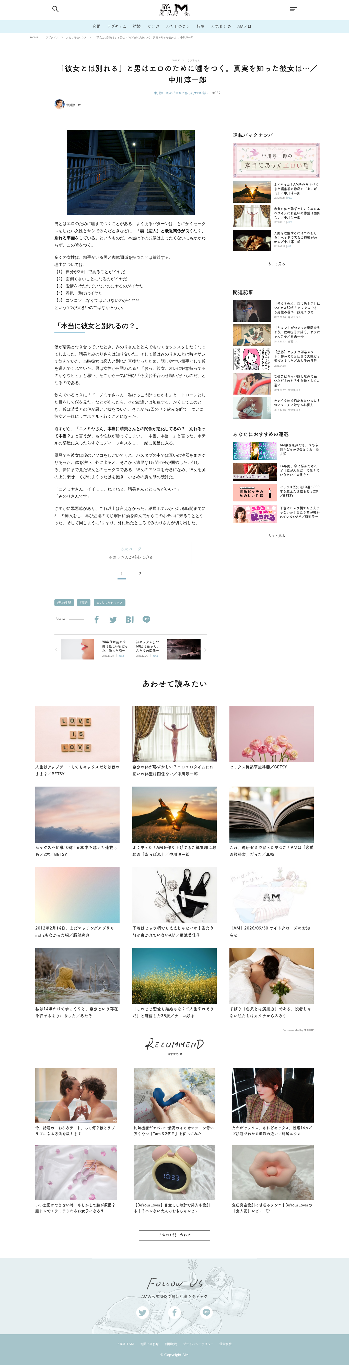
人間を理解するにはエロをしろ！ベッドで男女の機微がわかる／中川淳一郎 (295, 237)
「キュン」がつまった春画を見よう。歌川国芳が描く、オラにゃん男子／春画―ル (297, 332)
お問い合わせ (149, 1344)
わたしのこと (178, 26)
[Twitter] (113, 619)
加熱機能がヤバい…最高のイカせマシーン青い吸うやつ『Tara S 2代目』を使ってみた (174, 1131)
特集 (200, 26)
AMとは (244, 26)
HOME (34, 37)
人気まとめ (221, 26)
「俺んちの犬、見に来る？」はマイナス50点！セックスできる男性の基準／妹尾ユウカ (297, 308)
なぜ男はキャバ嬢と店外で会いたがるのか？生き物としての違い (297, 381)
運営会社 (225, 1344)
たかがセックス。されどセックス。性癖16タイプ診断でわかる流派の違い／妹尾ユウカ (272, 1131)
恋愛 (96, 26)
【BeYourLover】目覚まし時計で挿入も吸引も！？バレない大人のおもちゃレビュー (172, 1208)
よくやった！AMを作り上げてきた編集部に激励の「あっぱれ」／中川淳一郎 (296, 189)
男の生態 (64, 603)
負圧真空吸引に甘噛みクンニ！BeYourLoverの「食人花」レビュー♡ (272, 1208)
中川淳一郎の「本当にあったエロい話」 (181, 93)
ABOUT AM (126, 1344)
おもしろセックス (76, 37)
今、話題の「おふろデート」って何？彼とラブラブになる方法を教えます (75, 1131)
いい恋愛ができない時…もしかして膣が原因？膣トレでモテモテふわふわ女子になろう (75, 1208)
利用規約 (171, 1344)
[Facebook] (96, 619)
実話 (84, 603)
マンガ (153, 26)
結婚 (137, 26)
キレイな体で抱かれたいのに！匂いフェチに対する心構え (297, 403)
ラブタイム (116, 26)
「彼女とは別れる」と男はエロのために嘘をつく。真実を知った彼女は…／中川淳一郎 (143, 37)
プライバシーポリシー (198, 1344)
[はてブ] (129, 619)
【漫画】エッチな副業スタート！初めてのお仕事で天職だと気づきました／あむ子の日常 (297, 356)
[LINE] (146, 619)
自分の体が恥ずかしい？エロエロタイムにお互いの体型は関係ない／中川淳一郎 (297, 213)
